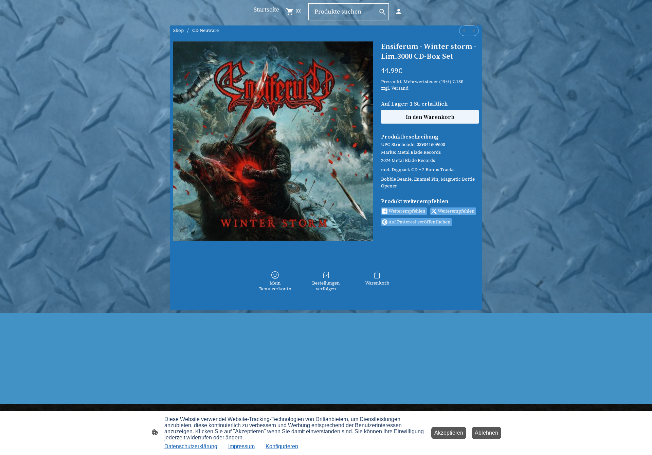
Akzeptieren (448, 433)
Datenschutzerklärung (190, 446)
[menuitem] (464, 31)
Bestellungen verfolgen (326, 286)
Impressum (241, 446)
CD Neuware (205, 31)
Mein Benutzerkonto (275, 286)
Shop (178, 31)
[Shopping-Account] (399, 11)
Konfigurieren (282, 446)
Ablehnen (486, 433)
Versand (400, 88)
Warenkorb (377, 283)
